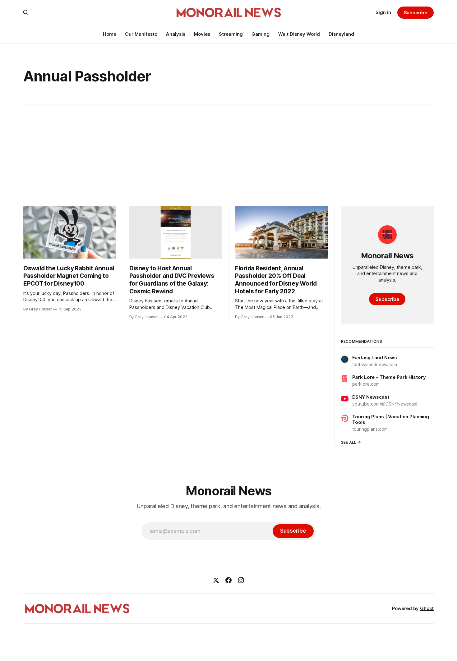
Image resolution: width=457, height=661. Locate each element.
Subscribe (415, 13)
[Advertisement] (228, 155)
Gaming (261, 34)
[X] (216, 580)
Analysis (175, 34)
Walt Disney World (299, 34)
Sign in (383, 12)
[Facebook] (228, 580)
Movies (202, 34)
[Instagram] (241, 580)
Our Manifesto (141, 34)
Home (109, 34)
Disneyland (341, 34)
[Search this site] (26, 12)
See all (349, 442)
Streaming (231, 34)
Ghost (427, 608)
